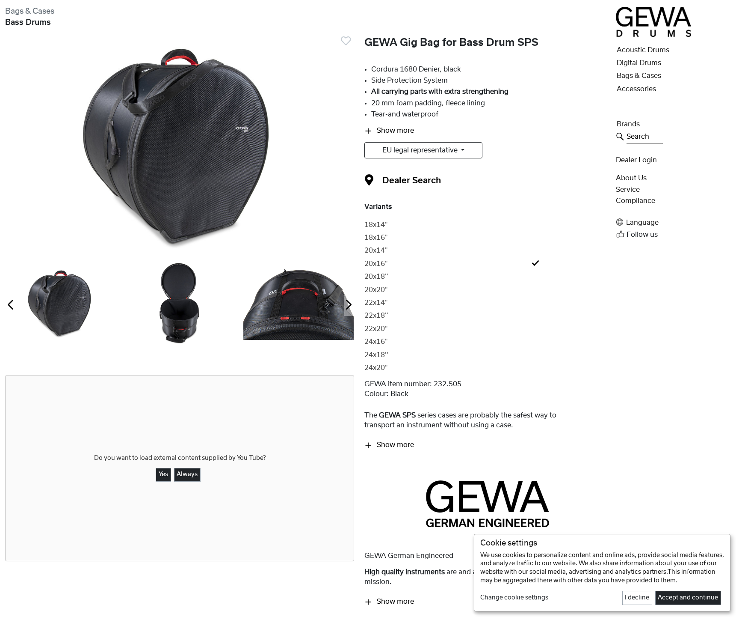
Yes (163, 474)
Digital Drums (639, 63)
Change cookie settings (514, 598)
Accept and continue (688, 598)
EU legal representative (420, 150)
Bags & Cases (29, 11)
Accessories (636, 89)
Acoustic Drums (643, 50)
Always (187, 474)
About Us (631, 178)
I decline (637, 598)
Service (628, 189)
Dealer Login (636, 160)
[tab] (487, 224)
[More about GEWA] (487, 503)
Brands (628, 124)
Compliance (635, 200)
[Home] (653, 21)
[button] (675, 222)
